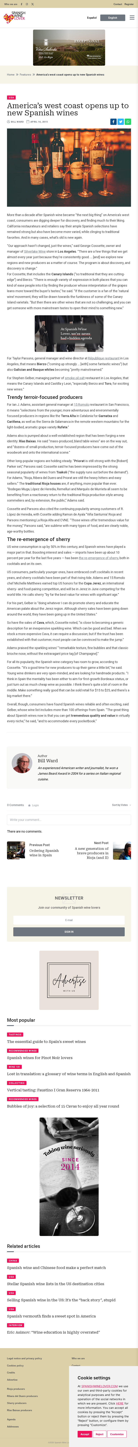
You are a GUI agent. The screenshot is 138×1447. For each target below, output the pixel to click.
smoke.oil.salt (75, 378)
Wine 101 (14, 1067)
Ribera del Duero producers (22, 1396)
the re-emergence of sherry (98, 558)
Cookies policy (15, 1365)
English (112, 17)
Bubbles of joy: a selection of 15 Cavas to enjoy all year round (63, 1106)
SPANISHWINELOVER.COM (99, 1386)
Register (129, 4)
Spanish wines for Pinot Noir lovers (40, 1058)
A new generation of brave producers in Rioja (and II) (92, 853)
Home (11, 74)
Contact (118, 4)
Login (35, 805)
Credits (11, 1372)
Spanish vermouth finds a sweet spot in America (51, 1316)
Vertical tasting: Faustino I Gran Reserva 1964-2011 (53, 1090)
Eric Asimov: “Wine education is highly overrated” (53, 1332)
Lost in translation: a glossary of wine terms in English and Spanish (69, 1074)
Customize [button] (117, 1434)
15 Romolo (81, 404)
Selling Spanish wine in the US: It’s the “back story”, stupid (61, 1300)
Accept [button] (84, 1434)
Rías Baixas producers (19, 1410)
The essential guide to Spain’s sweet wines (46, 1041)
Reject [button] (99, 1434)
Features (25, 74)
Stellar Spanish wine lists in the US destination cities (55, 1284)
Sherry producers (16, 1403)
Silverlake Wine (35, 251)
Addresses (13, 1426)
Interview (15, 1325)
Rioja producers (16, 1389)
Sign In (69, 931)
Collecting (17, 1083)
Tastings (15, 1034)
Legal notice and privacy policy (24, 1358)
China (13, 1260)
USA (11, 97)
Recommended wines (23, 1050)
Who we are (10, 4)
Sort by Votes (120, 805)
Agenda (11, 1419)
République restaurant (103, 358)
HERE (120, 1403)
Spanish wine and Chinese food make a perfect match (56, 1268)
